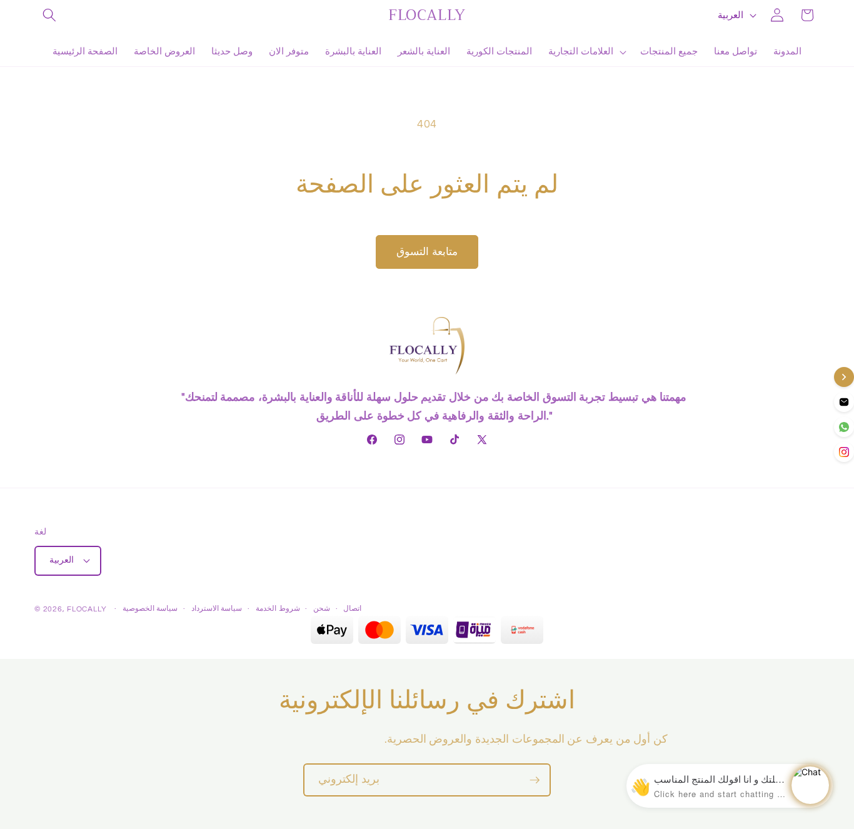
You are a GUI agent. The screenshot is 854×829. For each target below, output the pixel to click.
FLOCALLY (86, 609)
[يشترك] (535, 780)
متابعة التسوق (427, 251)
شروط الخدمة (278, 609)
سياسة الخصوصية (150, 609)
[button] (49, 15)
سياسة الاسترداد (217, 609)
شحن (321, 609)
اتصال (352, 609)
